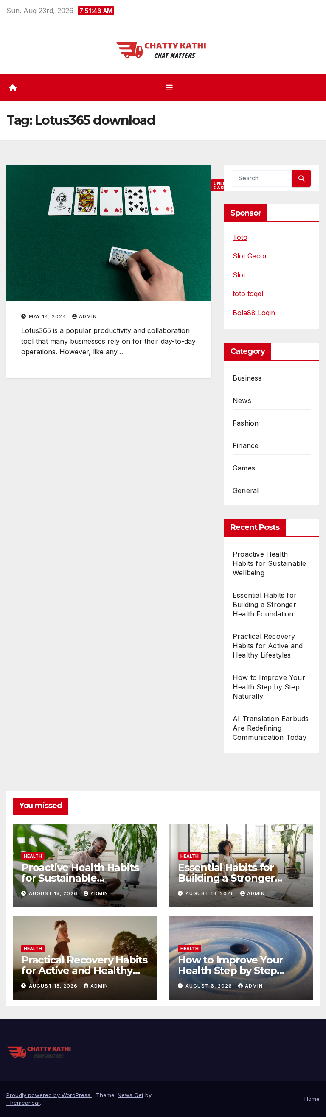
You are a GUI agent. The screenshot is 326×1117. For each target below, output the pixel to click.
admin (88, 316)
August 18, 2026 (54, 893)
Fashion (246, 423)
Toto (240, 237)
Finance (246, 445)
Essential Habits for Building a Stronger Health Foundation (265, 604)
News (242, 400)
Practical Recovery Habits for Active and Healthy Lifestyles (268, 645)
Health (33, 856)
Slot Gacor (250, 256)
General (246, 490)
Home (312, 1098)
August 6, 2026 (209, 986)
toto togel (248, 293)
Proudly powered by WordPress (49, 1095)
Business (247, 378)
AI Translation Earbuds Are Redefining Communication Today (271, 728)
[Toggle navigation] (169, 88)
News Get (130, 1095)
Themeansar (23, 1102)
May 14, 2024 (48, 316)
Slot (239, 275)
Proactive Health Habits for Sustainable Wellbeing (269, 563)
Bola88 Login (254, 312)
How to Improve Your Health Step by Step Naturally (269, 686)
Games (244, 468)
